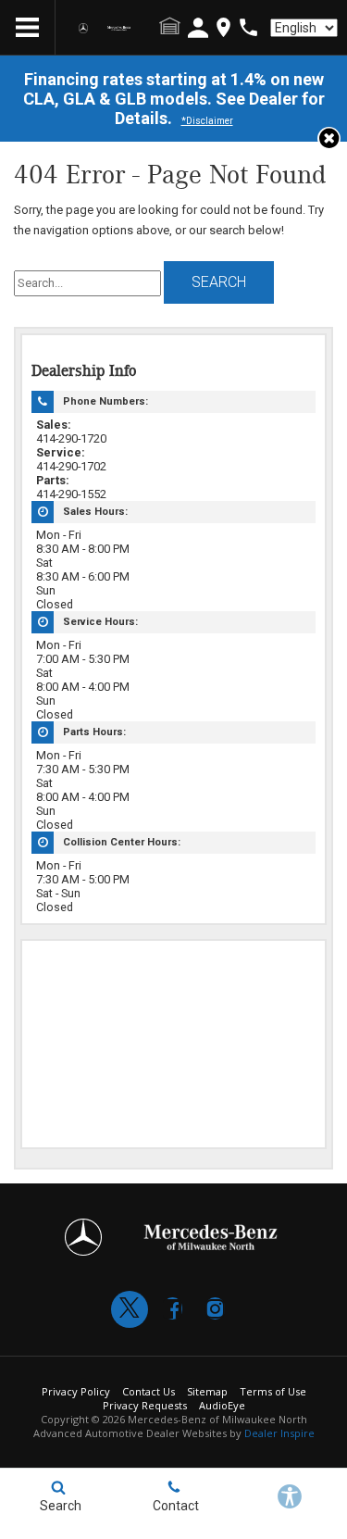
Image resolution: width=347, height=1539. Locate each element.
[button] (329, 138)
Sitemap (207, 1391)
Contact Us (148, 1391)
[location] (223, 27)
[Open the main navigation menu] (28, 28)
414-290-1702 (71, 466)
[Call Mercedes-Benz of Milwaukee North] (248, 27)
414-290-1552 (71, 494)
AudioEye (222, 1405)
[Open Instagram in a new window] (214, 1308)
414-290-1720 (71, 438)
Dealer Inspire (279, 1433)
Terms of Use (273, 1391)
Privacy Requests (145, 1405)
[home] (109, 27)
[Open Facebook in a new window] (172, 1308)
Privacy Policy (76, 1391)
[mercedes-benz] (83, 27)
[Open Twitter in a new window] (129, 1309)
